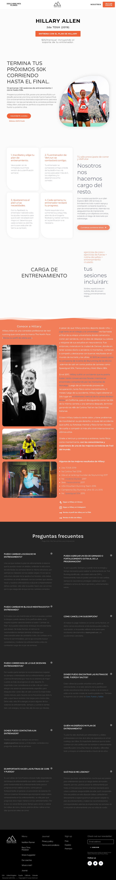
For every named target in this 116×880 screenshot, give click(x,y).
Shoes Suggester (28, 855)
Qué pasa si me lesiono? (76, 772)
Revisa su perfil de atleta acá (17, 338)
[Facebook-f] (90, 863)
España (20, 875)
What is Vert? (27, 865)
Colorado (35, 875)
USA (3, 875)
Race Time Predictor (26, 848)
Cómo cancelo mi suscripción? (81, 616)
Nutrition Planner (28, 842)
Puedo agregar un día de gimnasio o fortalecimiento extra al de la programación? (83, 559)
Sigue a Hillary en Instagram (74, 507)
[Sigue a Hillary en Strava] (60, 502)
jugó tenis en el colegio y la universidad (78, 331)
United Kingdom (11, 875)
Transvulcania (73, 482)
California (27, 875)
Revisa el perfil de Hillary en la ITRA (77, 512)
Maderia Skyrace (73, 479)
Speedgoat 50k (73, 493)
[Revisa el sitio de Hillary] (60, 518)
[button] (28, 555)
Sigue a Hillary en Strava (72, 502)
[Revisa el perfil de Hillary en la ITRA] (60, 512)
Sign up (68, 836)
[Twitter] (95, 863)
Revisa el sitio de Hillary (72, 518)
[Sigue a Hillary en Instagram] (60, 507)
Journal (25, 871)
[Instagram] (101, 863)
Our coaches (27, 860)
